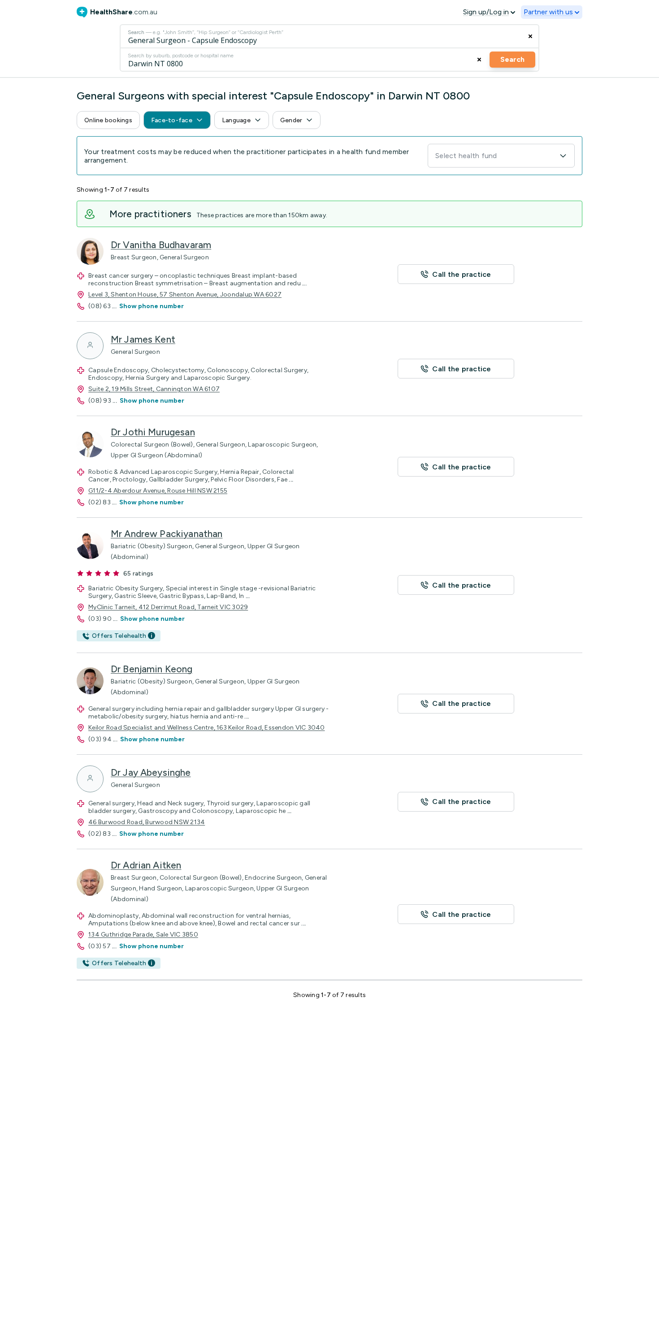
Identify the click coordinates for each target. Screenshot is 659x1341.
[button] (108, 120)
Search (512, 59)
